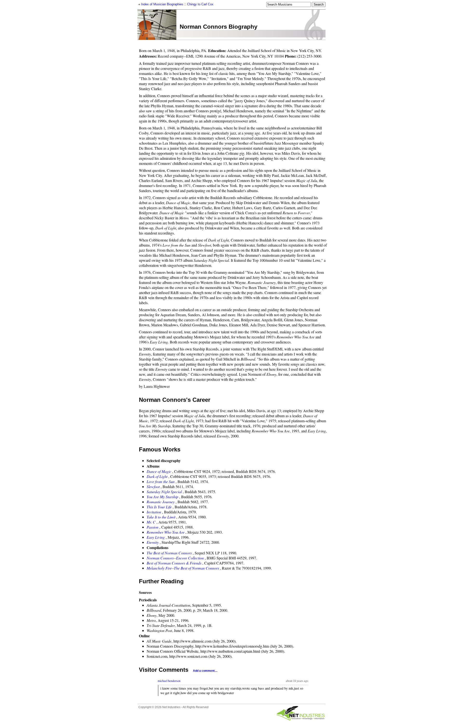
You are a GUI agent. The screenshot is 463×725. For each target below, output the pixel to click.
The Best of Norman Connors (169, 552)
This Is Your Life (159, 506)
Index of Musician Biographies (162, 4)
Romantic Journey (161, 501)
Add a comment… (205, 670)
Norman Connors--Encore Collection (175, 557)
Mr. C (151, 521)
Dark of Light (157, 476)
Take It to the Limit (161, 516)
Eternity (153, 542)
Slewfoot (153, 486)
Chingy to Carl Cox (200, 4)
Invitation (154, 511)
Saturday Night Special (164, 491)
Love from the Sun (161, 481)
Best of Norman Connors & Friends (174, 562)
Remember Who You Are (165, 532)
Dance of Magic (159, 471)
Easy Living (156, 537)
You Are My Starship (162, 496)
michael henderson (169, 681)
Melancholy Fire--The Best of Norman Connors (183, 568)
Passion (152, 527)
